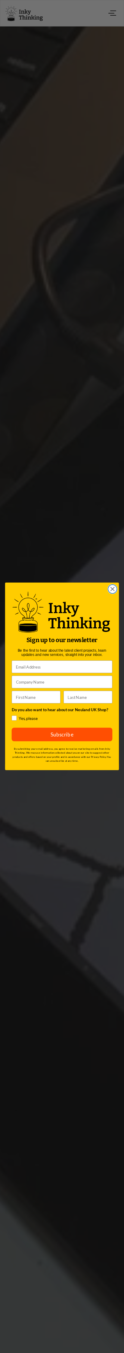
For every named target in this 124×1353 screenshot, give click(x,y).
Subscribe (62, 735)
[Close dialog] (112, 589)
